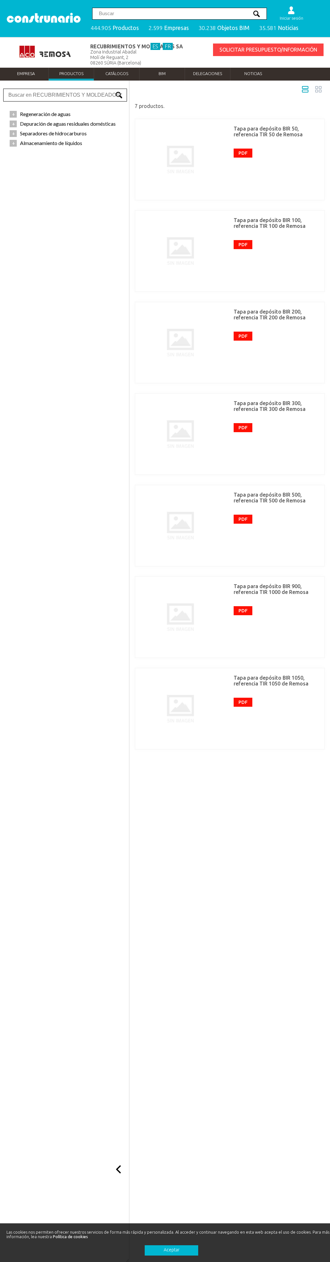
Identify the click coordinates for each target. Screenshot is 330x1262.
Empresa (26, 73)
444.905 (115, 28)
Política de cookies (70, 1236)
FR (168, 46)
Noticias (253, 73)
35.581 (278, 28)
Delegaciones (207, 73)
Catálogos (116, 73)
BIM (162, 73)
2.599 (169, 28)
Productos (71, 73)
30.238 (224, 28)
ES (155, 46)
